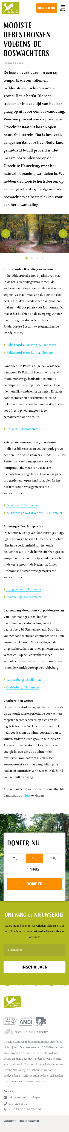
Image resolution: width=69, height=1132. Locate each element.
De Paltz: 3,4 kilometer (21, 429)
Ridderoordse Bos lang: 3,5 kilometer (31, 345)
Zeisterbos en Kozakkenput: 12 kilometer (34, 513)
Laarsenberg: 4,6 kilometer (24, 680)
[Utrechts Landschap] (10, 8)
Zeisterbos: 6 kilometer (21, 505)
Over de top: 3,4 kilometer (23, 597)
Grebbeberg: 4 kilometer (22, 687)
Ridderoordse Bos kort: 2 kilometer (30, 352)
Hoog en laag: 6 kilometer (23, 589)
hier (27, 795)
